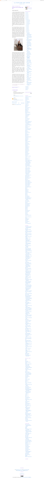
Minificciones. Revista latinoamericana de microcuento (27, 408)
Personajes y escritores (27, 192)
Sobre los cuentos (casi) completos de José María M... (29, 72)
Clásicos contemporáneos (28, 121)
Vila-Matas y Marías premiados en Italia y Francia (29, 46)
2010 (26, 86)
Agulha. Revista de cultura (28, 413)
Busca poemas (26, 436)
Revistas (26, 209)
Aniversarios (26, 99)
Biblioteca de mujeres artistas (28, 456)
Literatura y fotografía (27, 171)
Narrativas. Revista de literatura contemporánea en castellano (28, 415)
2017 (26, 12)
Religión (26, 207)
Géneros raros (26, 149)
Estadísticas (22, 473)
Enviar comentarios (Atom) (18, 104)
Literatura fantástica (27, 163)
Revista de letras (27, 396)
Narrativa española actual (28, 182)
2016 (26, 13)
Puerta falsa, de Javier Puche (28, 337)
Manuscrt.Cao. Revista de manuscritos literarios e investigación (28, 392)
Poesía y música (27, 201)
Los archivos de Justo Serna (28, 320)
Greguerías (26, 151)
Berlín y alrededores (27, 107)
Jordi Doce (26, 304)
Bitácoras (26, 111)
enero (27, 31)
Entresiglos (26, 412)
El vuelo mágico (27, 354)
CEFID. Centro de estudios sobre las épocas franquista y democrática (28, 431)
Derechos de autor (27, 132)
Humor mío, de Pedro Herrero (28, 295)
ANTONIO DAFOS (29, 53)
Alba (25, 339)
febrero (27, 30)
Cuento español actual (27, 128)
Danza (26, 130)
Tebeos (26, 213)
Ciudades (26, 120)
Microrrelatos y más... (27, 177)
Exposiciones (26, 143)
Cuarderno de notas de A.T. (28, 270)
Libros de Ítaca (26, 375)
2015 (26, 14)
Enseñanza (26, 137)
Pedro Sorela (26, 259)
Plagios (26, 194)
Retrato (26, 208)
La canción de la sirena (27, 325)
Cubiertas (26, 127)
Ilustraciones (26, 154)
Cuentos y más (26, 398)
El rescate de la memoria (28, 136)
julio (27, 25)
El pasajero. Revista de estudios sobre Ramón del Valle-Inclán (28, 411)
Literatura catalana (27, 159)
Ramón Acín (26, 267)
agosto (27, 24)
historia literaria (27, 153)
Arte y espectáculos (27, 102)
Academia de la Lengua (27, 96)
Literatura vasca (27, 169)
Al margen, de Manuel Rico (28, 281)
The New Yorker (27, 386)
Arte (25, 100)
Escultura (26, 142)
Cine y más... (26, 119)
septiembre (28, 23)
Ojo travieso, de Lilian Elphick (28, 290)
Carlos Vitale (26, 247)
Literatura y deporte (27, 170)
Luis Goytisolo (26, 444)
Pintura (26, 193)
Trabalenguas (26, 218)
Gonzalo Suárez (27, 445)
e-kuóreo (26, 383)
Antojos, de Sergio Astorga (28, 284)
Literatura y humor (27, 172)
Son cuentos (16, 87)
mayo (27, 27)
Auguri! (27, 81)
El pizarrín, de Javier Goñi (28, 268)
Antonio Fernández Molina (28, 440)
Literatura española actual (28, 160)
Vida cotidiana (26, 221)
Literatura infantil (27, 167)
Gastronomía (26, 148)
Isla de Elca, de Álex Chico (28, 287)
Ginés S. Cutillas (27, 294)
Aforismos (26, 97)
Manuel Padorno (27, 453)
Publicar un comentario (14, 101)
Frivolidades (26, 147)
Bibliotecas (26, 109)
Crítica (26, 125)
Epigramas (26, 139)
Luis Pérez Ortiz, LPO (27, 449)
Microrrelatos (26, 176)
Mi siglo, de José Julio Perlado (28, 293)
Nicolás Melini (26, 450)
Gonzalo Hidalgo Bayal (27, 333)
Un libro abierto (27, 448)
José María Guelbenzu (27, 446)
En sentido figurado (27, 401)
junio (27, 26)
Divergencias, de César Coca (28, 233)
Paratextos (26, 190)
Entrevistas (26, 138)
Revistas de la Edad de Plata (28, 382)
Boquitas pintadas (27, 112)
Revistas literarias (27, 210)
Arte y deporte (26, 101)
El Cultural (26, 418)
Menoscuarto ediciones (27, 454)
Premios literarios (27, 203)
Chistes (26, 117)
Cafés (26, 113)
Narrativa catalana (27, 180)
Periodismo (26, 191)
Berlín (26, 106)
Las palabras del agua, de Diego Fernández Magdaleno (28, 289)
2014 (26, 15)
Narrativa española (27, 181)
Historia (26, 152)
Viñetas (26, 222)
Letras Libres (26, 419)
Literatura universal (27, 168)
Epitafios (26, 140)
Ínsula (26, 359)
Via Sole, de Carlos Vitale (28, 248)
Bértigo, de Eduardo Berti (28, 277)
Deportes (26, 131)
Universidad (26, 219)
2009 (26, 87)
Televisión (26, 214)
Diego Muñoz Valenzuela (28, 340)
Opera (26, 187)
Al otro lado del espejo (27, 397)
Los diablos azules (27, 365)
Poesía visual (26, 200)
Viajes (26, 220)
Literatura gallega (27, 164)
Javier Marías (26, 244)
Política (26, 202)
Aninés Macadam (27, 439)
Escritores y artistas (27, 141)
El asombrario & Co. (27, 376)
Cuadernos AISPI (27, 364)
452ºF (26, 395)
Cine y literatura (27, 118)
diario (26, 133)
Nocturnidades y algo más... (28, 328)
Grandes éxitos (26, 150)
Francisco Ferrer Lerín (27, 273)
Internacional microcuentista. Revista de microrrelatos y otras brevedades (28, 390)
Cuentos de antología (27, 129)
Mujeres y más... (27, 178)
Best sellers (26, 108)
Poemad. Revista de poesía (28, 374)
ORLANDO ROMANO (29, 34)
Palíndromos (26, 189)
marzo (27, 29)
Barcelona (26, 105)
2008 (26, 88)
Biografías (26, 110)
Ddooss (26, 381)
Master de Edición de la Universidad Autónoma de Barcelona (28, 425)
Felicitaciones (26, 144)
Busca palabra (26, 435)
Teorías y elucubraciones (28, 216)
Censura (26, 116)
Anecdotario (26, 98)
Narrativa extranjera (27, 183)
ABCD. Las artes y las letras (28, 417)
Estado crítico (26, 278)
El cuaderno (26, 377)
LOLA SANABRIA (29, 68)
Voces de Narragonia (27, 223)
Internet (26, 155)
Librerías (26, 158)
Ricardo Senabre (27, 434)
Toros (25, 217)
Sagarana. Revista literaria (28, 387)
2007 (26, 89)
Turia (25, 360)
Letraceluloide (26, 368)
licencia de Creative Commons (26, 477)
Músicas (26, 179)
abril (27, 28)
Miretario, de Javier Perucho (28, 338)
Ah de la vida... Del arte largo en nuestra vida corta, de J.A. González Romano (28, 299)
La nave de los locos (22, 2)
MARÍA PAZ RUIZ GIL (29, 39)
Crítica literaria (27, 126)
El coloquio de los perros (28, 416)
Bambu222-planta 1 (27, 353)
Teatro (26, 212)
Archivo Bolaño (27, 447)
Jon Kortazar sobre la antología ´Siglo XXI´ (17, 8)
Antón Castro (26, 228)
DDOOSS (26, 455)
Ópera (26, 188)
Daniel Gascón (26, 319)
